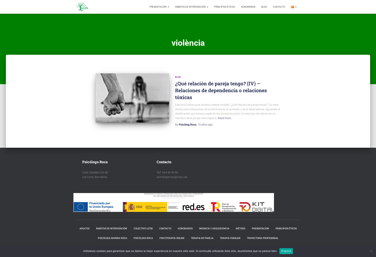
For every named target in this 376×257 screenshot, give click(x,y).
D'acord (286, 250)
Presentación (158, 6)
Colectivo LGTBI (143, 228)
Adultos (84, 228)
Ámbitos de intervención (190, 6)
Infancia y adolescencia (214, 228)
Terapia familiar (230, 238)
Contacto (279, 6)
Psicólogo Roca (143, 238)
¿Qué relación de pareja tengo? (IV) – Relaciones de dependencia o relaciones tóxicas (221, 90)
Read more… (225, 118)
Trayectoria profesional (262, 238)
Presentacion (260, 228)
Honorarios (248, 6)
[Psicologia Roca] (82, 7)
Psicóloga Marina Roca (112, 238)
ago (205, 124)
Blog (264, 6)
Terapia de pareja (202, 238)
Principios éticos (224, 6)
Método (240, 228)
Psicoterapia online (171, 238)
